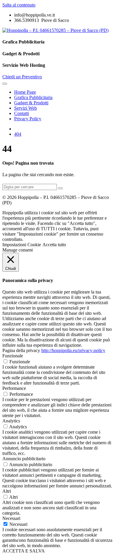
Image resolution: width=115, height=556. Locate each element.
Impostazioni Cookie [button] (21, 244)
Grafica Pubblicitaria (33, 97)
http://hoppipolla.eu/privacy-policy (73, 350)
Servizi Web (25, 108)
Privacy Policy (27, 118)
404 (17, 134)
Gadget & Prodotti (31, 102)
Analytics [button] (11, 420)
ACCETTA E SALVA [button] (23, 550)
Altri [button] (6, 491)
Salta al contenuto (18, 4)
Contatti (21, 113)
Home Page (25, 92)
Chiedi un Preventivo (22, 76)
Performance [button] (14, 388)
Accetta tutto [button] (54, 244)
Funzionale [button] (12, 355)
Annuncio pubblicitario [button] (23, 458)
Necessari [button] (11, 518)
